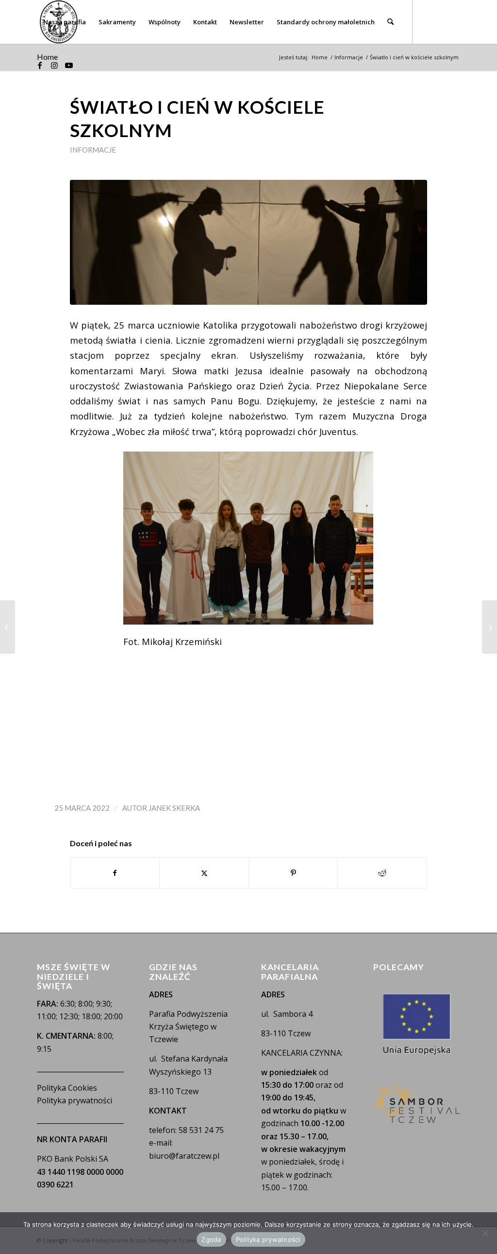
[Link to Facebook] (40, 65)
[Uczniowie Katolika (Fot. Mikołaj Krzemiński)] (248, 242)
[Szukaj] (390, 22)
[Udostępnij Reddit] (382, 873)
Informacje (93, 149)
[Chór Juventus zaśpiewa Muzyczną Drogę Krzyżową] (489, 627)
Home (47, 56)
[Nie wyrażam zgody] (485, 1233)
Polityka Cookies (67, 1087)
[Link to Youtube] (69, 65)
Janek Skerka (174, 807)
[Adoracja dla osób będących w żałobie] (7, 627)
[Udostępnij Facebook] (115, 873)
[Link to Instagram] (54, 65)
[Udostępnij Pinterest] (293, 873)
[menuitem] (64, 22)
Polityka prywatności (74, 1100)
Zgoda (211, 1239)
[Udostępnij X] (204, 873)
